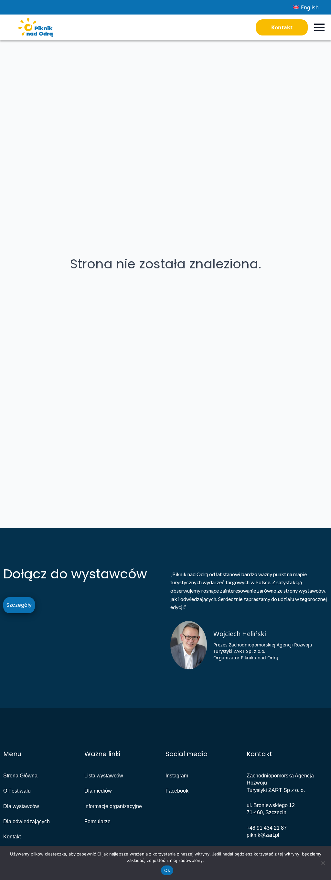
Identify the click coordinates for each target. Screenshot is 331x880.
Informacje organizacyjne (113, 806)
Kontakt (282, 27)
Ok (167, 870)
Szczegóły (19, 605)
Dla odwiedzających (26, 821)
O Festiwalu (17, 791)
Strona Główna (20, 775)
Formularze (97, 821)
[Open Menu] (319, 27)
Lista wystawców (103, 775)
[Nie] (323, 863)
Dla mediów (98, 791)
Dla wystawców (21, 806)
